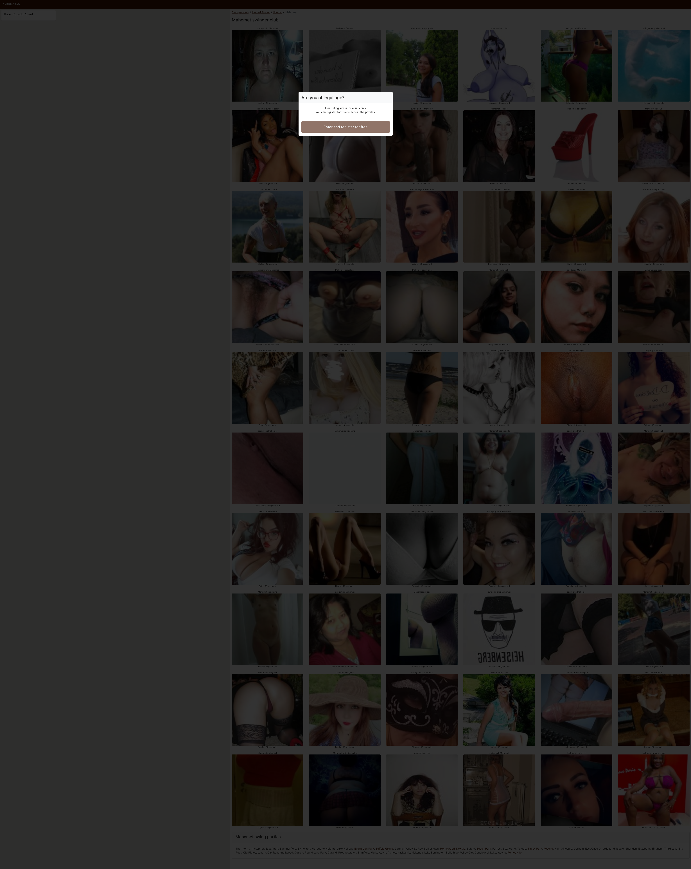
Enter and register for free (346, 127)
